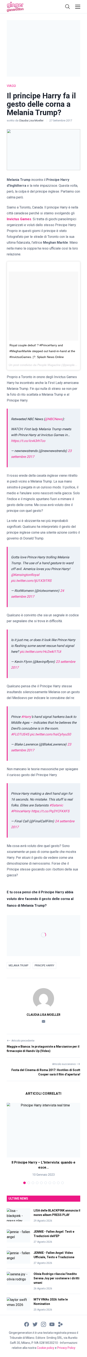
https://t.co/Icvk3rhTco (28, 441)
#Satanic (56, 805)
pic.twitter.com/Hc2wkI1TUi (40, 652)
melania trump (18, 965)
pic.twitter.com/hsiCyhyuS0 (50, 734)
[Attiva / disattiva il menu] (78, 7)
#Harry (26, 717)
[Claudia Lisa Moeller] (43, 998)
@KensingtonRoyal (25, 575)
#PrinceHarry (20, 811)
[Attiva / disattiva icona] (68, 7)
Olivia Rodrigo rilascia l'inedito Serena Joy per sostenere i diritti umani (56, 1278)
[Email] (43, 1021)
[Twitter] (35, 1324)
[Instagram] (43, 1324)
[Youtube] (51, 1324)
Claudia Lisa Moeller (31, 120)
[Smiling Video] (60, 1324)
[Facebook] (26, 1324)
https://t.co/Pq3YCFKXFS (50, 811)
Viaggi (11, 86)
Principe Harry (44, 965)
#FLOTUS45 (20, 734)
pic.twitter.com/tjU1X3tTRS (31, 581)
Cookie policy (45, 1347)
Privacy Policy (66, 1347)
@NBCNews (54, 419)
